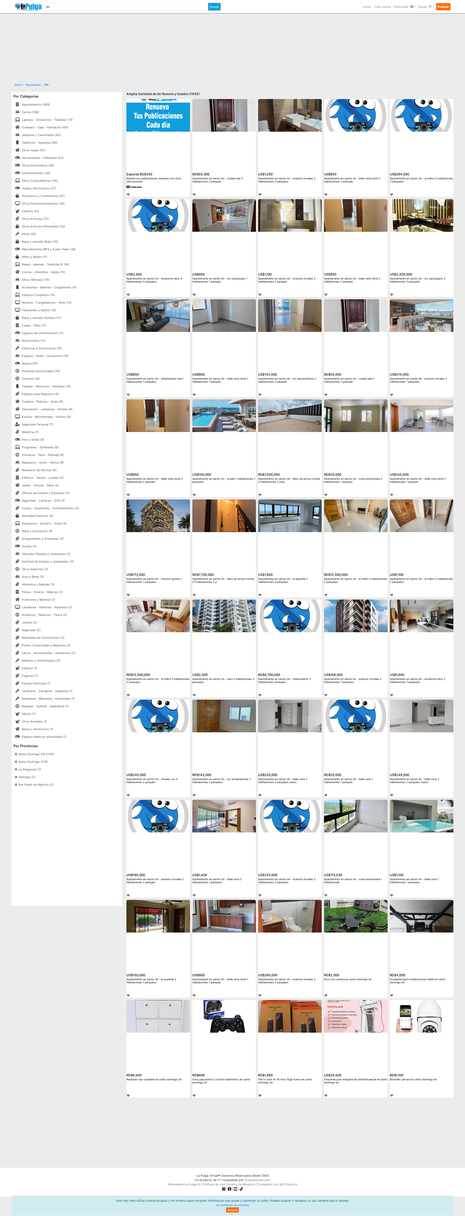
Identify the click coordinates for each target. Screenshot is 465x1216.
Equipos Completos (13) (38, 295)
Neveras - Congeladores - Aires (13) (47, 302)
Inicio (18, 85)
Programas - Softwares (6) (40, 447)
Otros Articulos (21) (35, 219)
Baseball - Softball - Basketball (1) (45, 706)
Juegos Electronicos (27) (39, 188)
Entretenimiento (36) (36, 173)
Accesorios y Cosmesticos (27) (43, 196)
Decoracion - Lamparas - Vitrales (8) (47, 409)
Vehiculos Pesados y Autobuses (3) (46, 554)
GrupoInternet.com (257, 1180)
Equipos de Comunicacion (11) (42, 333)
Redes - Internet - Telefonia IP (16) (45, 264)
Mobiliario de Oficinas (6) (39, 470)
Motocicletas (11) (33, 340)
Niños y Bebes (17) (34, 257)
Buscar (214, 7)
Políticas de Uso (214, 1184)
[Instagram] (224, 1188)
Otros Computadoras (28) (40, 180)
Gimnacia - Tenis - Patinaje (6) (43, 455)
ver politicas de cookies (232, 1205)
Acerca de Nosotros (241, 1184)
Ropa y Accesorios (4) (37, 531)
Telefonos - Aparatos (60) (40, 142)
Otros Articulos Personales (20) (43, 226)
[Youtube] (235, 1188)
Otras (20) (29, 234)
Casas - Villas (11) (34, 325)
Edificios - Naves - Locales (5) (43, 478)
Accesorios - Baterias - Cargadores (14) (49, 287)
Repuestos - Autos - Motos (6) (43, 462)
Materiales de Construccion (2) (43, 637)
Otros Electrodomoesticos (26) (43, 203)
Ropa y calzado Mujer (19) (40, 241)
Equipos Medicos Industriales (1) (44, 736)
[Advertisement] (232, 44)
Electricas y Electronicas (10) (42, 348)
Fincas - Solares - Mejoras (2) (42, 592)
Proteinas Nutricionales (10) (41, 371)
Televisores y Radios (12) (39, 310)
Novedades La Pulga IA (184, 1184)
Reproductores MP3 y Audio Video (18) (49, 249)
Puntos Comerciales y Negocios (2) (46, 645)
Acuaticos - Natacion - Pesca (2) (44, 615)
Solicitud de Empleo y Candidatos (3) (48, 561)
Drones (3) (29, 546)
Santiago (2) (26, 777)
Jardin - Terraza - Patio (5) (40, 485)
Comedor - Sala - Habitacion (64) (45, 127)
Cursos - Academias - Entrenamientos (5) (50, 508)
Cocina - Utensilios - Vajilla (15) (43, 272)
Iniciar (367, 7)
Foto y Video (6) (33, 439)
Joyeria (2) (29, 622)
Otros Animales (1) (34, 721)
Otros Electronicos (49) (38, 165)
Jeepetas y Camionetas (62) (41, 135)
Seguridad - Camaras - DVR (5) (43, 500)
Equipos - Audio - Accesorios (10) (45, 356)
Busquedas (33, 85)
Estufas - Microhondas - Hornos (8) (46, 417)
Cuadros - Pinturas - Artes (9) (42, 401)
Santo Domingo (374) (33, 762)
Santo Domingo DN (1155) (36, 754)
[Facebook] (229, 1188)
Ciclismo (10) (31, 378)
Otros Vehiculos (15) (36, 279)
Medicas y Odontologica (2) (41, 660)
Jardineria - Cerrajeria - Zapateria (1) (47, 691)
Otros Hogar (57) (33, 150)
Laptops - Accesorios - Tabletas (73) (47, 120)
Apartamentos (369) (36, 104)
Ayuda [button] (423, 7)
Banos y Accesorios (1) (37, 729)
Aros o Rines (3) (33, 577)
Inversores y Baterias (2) (38, 599)
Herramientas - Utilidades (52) (43, 158)
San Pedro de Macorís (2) (36, 784)
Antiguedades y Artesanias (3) (43, 538)
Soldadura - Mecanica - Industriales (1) (48, 698)
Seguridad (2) (31, 630)
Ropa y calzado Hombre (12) (41, 318)
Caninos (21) (30, 211)
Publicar (443, 7)
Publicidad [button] (401, 7)
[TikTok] (241, 1188)
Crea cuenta (382, 7)
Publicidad (136, 187)
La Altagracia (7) (29, 769)
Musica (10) (30, 363)
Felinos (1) (29, 714)
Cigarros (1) (30, 676)
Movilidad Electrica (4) (37, 516)
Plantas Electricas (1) (36, 683)
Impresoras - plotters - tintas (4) (44, 523)
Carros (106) (30, 112)
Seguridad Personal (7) (37, 424)
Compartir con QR (270, 1184)
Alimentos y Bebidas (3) (38, 584)
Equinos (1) (29, 668)
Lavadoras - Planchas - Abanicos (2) (47, 607)
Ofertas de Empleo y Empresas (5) (46, 493)
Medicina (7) (30, 432)
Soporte (291, 1184)
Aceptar (232, 1209)
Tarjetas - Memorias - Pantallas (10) (46, 386)
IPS (219, 1180)
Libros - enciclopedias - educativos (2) (48, 653)
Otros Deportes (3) (35, 569)
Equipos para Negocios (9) (40, 394)
